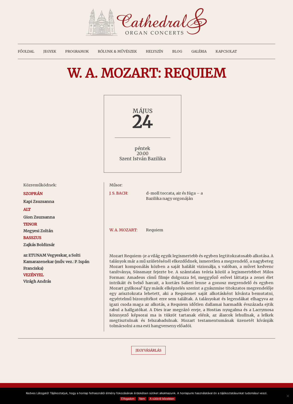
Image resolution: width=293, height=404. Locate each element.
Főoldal (26, 51)
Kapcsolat (226, 51)
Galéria (199, 51)
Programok (77, 51)
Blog (177, 51)
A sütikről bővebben (162, 398)
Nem (142, 398)
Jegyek (49, 51)
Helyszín (154, 51)
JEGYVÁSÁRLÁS (148, 350)
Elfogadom (127, 398)
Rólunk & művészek (117, 51)
